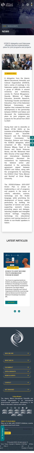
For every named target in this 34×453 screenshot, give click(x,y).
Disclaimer (18, 444)
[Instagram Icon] (19, 408)
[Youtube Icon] (23, 408)
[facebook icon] (7, 408)
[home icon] (23, 4)
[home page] (7, 4)
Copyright (11, 444)
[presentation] (15, 311)
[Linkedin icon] (15, 408)
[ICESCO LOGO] (17, 339)
